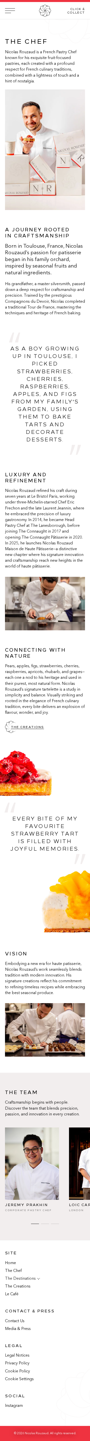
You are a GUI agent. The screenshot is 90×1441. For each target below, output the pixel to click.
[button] (45, 11)
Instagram (14, 1406)
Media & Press (18, 1329)
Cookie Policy (17, 1371)
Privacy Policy (17, 1363)
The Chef (13, 1271)
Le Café (11, 1294)
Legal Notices (17, 1356)
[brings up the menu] (10, 11)
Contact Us (14, 1321)
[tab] (35, 1222)
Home (10, 1263)
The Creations (17, 1286)
